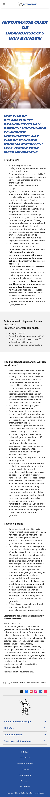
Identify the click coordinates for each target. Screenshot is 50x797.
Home (7, 683)
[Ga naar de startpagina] (27, 4)
